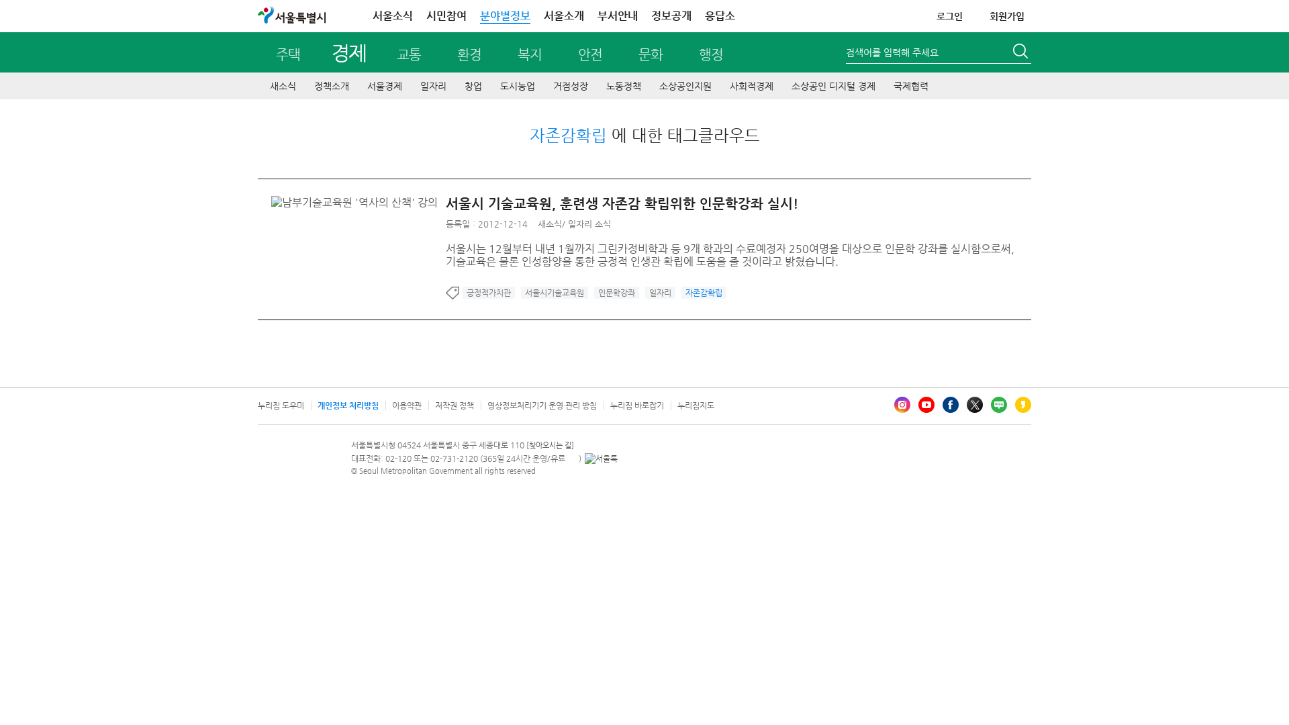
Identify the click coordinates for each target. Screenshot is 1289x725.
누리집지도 (695, 405)
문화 (650, 54)
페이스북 (951, 405)
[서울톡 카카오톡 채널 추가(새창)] (601, 458)
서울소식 (393, 15)
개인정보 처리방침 (348, 405)
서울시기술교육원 (554, 292)
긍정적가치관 (489, 292)
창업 (473, 86)
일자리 (433, 86)
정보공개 (671, 15)
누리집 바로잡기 (637, 405)
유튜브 (926, 405)
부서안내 (618, 15)
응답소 (720, 15)
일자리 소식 (589, 224)
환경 (469, 54)
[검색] (1021, 53)
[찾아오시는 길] (550, 445)
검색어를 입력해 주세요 (892, 52)
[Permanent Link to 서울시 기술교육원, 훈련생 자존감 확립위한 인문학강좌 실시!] (357, 202)
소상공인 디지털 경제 (833, 86)
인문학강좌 (616, 292)
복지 (530, 54)
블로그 (999, 405)
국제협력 (911, 86)
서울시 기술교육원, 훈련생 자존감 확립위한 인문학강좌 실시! (622, 203)
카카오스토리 (1023, 405)
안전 (590, 54)
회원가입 (1007, 16)
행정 (711, 54)
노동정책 (623, 86)
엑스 (975, 405)
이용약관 (407, 405)
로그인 (950, 16)
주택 (288, 54)
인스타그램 (902, 405)
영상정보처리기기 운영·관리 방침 (542, 405)
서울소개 (564, 15)
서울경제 (384, 86)
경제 (349, 52)
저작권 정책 (454, 405)
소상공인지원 (685, 86)
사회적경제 (751, 86)
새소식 (283, 86)
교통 (409, 54)
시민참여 (446, 15)
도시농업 (517, 86)
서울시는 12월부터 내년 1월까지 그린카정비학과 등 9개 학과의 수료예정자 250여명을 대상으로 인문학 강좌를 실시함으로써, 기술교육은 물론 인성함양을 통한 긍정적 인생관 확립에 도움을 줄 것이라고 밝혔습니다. (730, 255)
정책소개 (331, 86)
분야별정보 (505, 15)
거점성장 (570, 86)
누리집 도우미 (281, 405)
